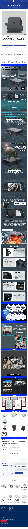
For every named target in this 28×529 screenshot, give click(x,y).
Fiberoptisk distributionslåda (19, 7)
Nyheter (20, 510)
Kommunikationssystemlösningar (13, 509)
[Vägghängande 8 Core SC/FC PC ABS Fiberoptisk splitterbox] (24, 496)
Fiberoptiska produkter (12, 7)
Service (20, 508)
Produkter (9, 7)
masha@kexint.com (4, 510)
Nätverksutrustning (11, 508)
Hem (6, 7)
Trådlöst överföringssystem (12, 510)
